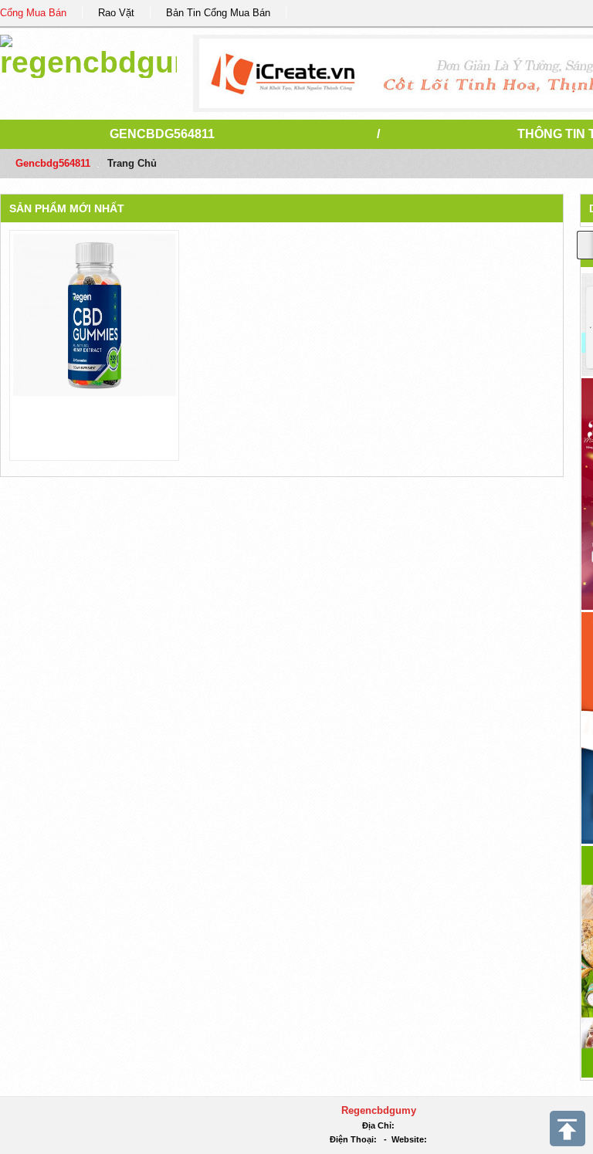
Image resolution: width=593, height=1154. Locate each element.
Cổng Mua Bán (33, 13)
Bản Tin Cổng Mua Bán (218, 13)
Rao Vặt (116, 13)
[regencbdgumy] (88, 53)
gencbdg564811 (162, 133)
